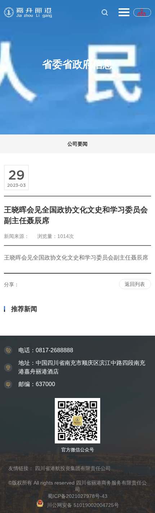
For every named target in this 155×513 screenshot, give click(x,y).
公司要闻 (77, 144)
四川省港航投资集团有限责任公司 (73, 468)
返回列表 (135, 284)
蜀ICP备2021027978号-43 (77, 496)
